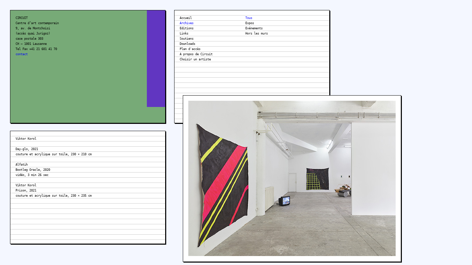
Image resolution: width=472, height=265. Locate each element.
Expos (249, 23)
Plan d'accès (190, 49)
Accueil (186, 18)
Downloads (187, 44)
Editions (186, 28)
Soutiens (186, 38)
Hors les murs (256, 33)
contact (22, 54)
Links (184, 33)
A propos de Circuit (196, 54)
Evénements (254, 28)
